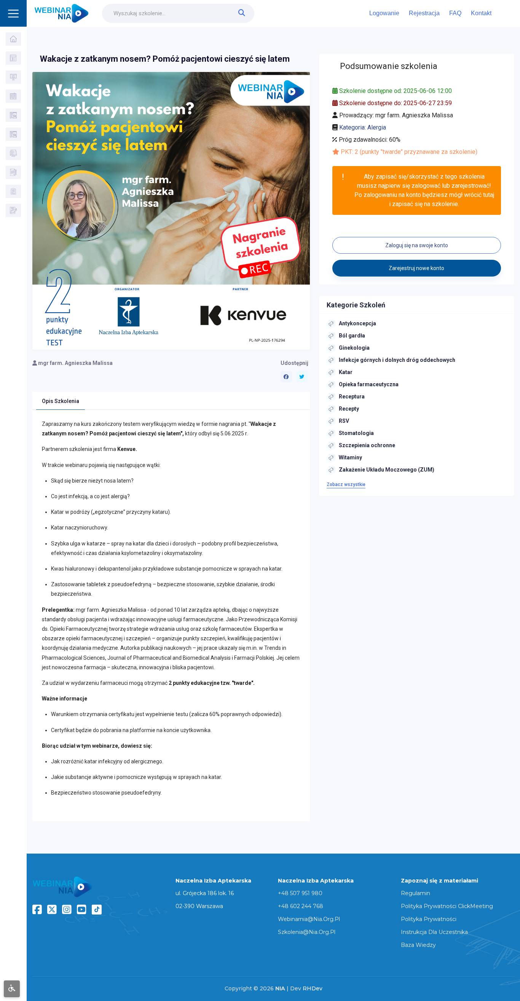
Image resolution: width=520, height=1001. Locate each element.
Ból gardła (352, 336)
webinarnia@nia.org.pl (309, 919)
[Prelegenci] (13, 134)
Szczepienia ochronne (367, 445)
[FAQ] (13, 172)
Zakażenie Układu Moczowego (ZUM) (386, 470)
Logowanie (384, 13)
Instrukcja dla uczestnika (434, 932)
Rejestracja (424, 13)
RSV (344, 421)
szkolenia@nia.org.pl (306, 932)
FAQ (455, 13)
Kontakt (481, 13)
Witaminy (350, 457)
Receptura (352, 396)
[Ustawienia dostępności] (12, 988)
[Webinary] (13, 77)
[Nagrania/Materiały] (13, 96)
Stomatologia (356, 433)
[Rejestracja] (13, 210)
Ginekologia (354, 348)
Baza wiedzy (418, 945)
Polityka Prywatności (428, 919)
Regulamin (415, 893)
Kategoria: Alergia (362, 127)
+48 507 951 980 (300, 893)
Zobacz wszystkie (346, 484)
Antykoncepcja (357, 323)
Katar (346, 372)
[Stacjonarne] (13, 115)
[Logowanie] (13, 191)
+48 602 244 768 (300, 906)
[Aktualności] (13, 153)
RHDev (312, 988)
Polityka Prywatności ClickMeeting (447, 906)
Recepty (349, 409)
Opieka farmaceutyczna (369, 384)
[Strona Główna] (13, 39)
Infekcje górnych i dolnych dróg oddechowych (397, 360)
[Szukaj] (13, 58)
